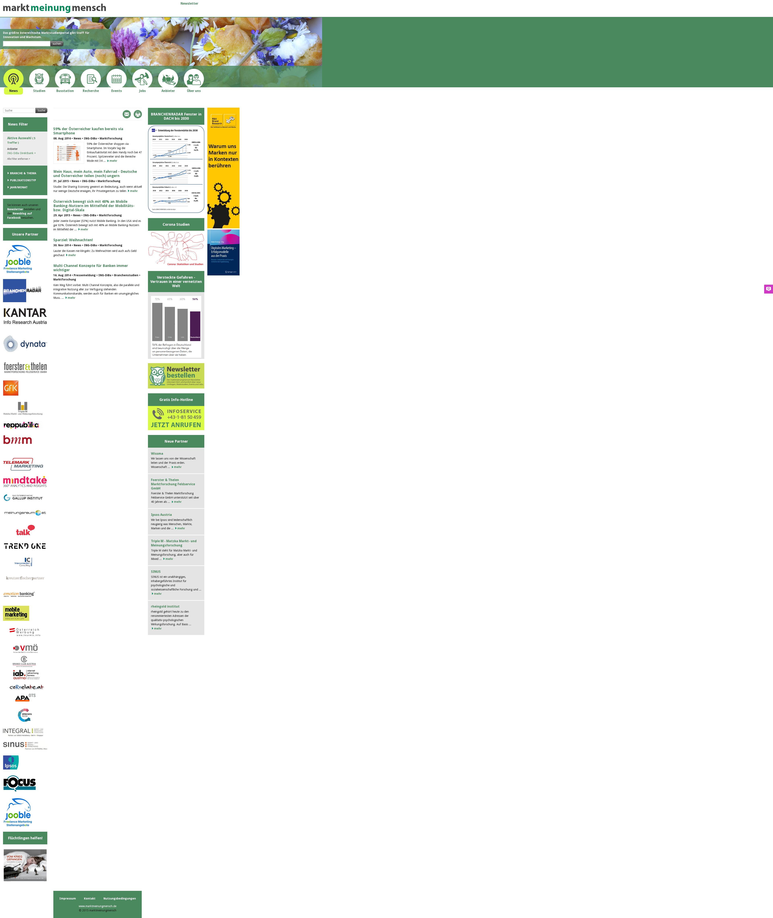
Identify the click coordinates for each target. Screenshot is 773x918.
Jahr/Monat (19, 187)
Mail (127, 114)
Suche (41, 110)
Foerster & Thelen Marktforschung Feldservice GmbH (173, 484)
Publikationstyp (23, 180)
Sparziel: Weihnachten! (73, 240)
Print (138, 114)
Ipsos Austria (161, 515)
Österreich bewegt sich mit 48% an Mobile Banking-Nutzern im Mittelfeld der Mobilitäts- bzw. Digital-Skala (93, 205)
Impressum (67, 898)
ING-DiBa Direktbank (21, 153)
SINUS (156, 572)
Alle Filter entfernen (18, 159)
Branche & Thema (23, 173)
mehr (113, 160)
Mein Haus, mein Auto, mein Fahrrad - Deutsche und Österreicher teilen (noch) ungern (95, 173)
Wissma (157, 453)
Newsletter (189, 3)
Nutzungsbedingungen (119, 898)
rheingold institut (165, 606)
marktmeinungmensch (54, 8)
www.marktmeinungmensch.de (97, 906)
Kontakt (89, 898)
